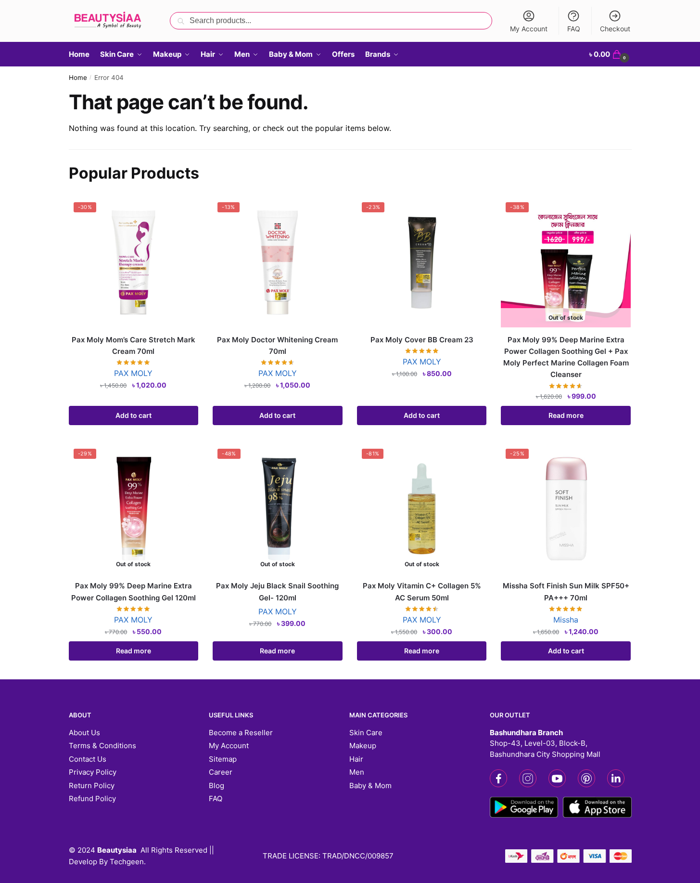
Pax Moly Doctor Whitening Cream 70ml (277, 345)
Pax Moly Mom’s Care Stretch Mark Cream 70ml (133, 345)
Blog (216, 785)
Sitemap (223, 759)
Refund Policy (92, 798)
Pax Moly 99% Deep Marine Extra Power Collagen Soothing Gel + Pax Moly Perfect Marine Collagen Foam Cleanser (566, 357)
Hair (356, 759)
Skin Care (365, 732)
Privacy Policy (92, 772)
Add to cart (133, 415)
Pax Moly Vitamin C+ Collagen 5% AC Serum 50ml (422, 591)
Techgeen (127, 861)
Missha (565, 619)
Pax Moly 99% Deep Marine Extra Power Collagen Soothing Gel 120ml (133, 591)
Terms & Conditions (102, 745)
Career (220, 772)
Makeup (362, 745)
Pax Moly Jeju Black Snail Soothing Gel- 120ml (277, 591)
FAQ (573, 29)
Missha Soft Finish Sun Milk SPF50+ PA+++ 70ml (566, 591)
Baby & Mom (370, 785)
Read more (566, 415)
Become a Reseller (241, 732)
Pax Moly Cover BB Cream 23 (421, 339)
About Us (84, 732)
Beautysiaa (117, 850)
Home (78, 77)
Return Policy (92, 785)
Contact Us (87, 759)
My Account (528, 29)
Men (356, 772)
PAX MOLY (133, 373)
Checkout (615, 29)
